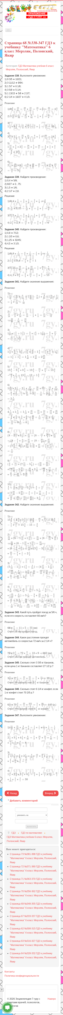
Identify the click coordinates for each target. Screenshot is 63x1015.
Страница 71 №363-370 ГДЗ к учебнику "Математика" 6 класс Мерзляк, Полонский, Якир (33, 883)
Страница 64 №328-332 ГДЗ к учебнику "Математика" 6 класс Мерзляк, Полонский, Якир (33, 957)
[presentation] (34, 109)
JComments (55, 805)
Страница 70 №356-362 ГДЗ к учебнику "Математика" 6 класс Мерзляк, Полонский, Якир (33, 895)
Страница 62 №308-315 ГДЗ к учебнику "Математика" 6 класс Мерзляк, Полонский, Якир (33, 932)
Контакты (10, 971)
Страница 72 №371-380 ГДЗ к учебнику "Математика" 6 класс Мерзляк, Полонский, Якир (33, 870)
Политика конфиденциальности (22, 976)
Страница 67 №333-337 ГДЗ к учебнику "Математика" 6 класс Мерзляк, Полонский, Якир (33, 920)
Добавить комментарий (24, 800)
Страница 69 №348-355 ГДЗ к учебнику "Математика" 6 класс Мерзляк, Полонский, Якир (33, 907)
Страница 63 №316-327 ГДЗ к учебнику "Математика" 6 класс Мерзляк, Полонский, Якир (33, 945)
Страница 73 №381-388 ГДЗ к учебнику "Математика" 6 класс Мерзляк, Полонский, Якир (33, 858)
